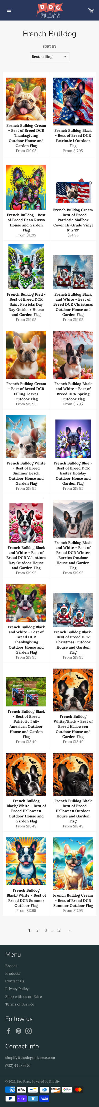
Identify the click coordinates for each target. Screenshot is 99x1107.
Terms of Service (19, 1004)
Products (12, 973)
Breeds (11, 965)
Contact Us (14, 981)
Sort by (49, 46)
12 (59, 930)
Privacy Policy (17, 988)
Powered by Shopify (46, 1081)
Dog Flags (23, 1081)
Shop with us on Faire (23, 996)
